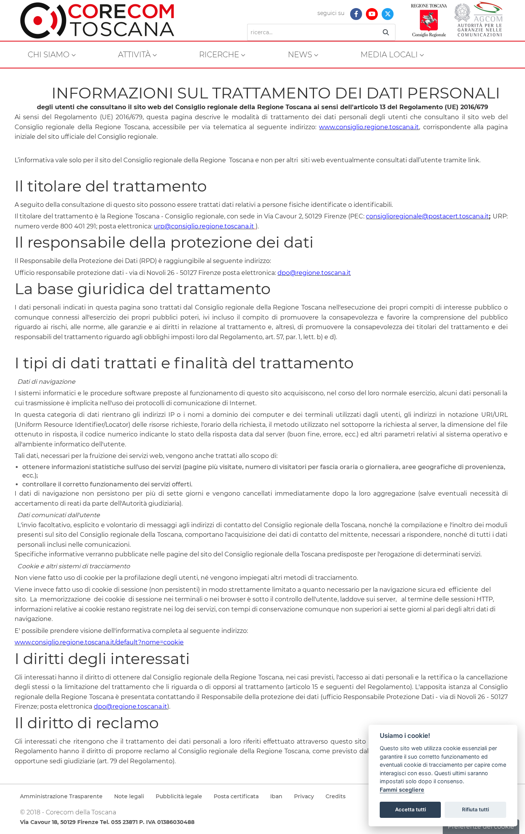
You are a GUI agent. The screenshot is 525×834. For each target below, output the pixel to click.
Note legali (129, 796)
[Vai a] (103, 20)
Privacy (304, 796)
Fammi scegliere (402, 789)
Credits (336, 796)
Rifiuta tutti (475, 809)
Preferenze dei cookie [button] (481, 826)
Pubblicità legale (179, 796)
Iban (276, 796)
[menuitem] (52, 55)
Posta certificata (236, 796)
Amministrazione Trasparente (61, 796)
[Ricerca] (386, 32)
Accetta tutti (410, 809)
